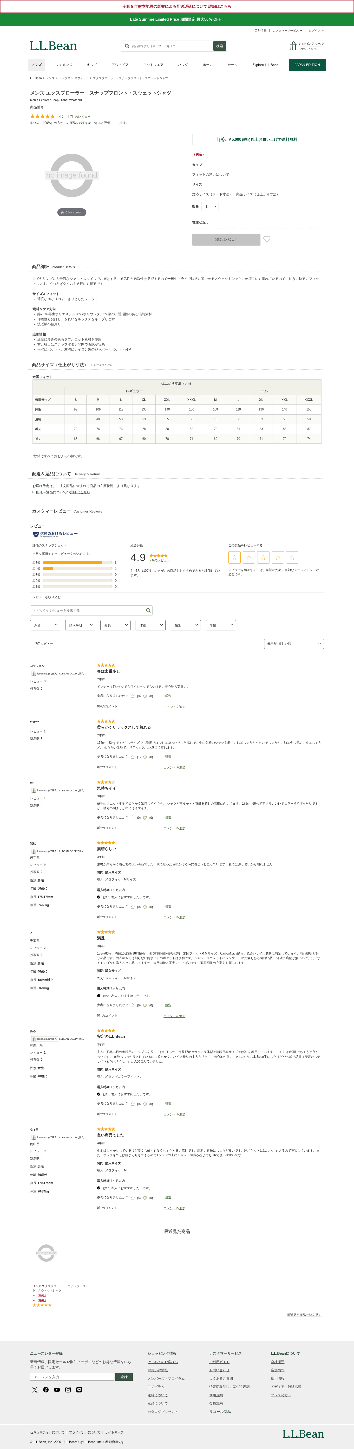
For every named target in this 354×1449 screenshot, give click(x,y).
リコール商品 (220, 1412)
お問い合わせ (219, 1370)
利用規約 (216, 1395)
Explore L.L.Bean (265, 65)
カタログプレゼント (163, 1412)
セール (233, 65)
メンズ (37, 65)
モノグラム (156, 1387)
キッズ (92, 65)
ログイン (314, 30)
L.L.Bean (36, 78)
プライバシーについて (84, 1432)
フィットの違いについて (210, 174)
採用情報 (277, 1378)
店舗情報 (261, 30)
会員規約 (216, 1403)
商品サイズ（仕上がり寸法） (258, 194)
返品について (158, 1403)
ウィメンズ (63, 65)
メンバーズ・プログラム (166, 1378)
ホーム (208, 65)
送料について (158, 1395)
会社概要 (277, 1362)
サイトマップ (114, 1432)
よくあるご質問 (221, 1378)
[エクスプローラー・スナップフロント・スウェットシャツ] (61, 1253)
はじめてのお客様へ (163, 1362)
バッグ (183, 65)
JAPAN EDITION (307, 65)
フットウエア (153, 65)
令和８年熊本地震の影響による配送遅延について (177, 6)
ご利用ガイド (219, 1362)
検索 (219, 46)
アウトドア (120, 65)
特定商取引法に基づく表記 (229, 1387)
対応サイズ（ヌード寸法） (212, 194)
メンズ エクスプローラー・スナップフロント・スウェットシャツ (60, 1288)
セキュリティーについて (47, 1432)
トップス (64, 78)
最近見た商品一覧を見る (304, 1315)
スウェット (81, 78)
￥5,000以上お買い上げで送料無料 (262, 139)
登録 (124, 1377)
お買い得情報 (158, 1370)
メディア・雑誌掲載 (286, 1387)
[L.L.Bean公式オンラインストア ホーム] (53, 43)
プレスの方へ (281, 1395)
